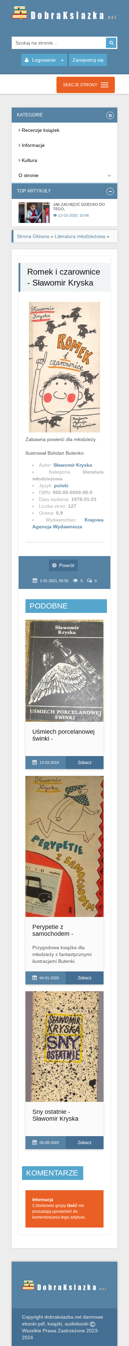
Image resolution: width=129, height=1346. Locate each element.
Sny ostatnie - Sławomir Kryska (55, 1115)
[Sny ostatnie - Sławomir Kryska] (64, 1046)
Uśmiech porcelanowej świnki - (63, 735)
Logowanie (44, 60)
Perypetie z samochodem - (52, 930)
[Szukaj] (111, 43)
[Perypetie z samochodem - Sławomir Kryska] (64, 846)
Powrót (66, 565)
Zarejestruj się (88, 60)
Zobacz (85, 762)
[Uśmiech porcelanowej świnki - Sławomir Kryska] (64, 671)
